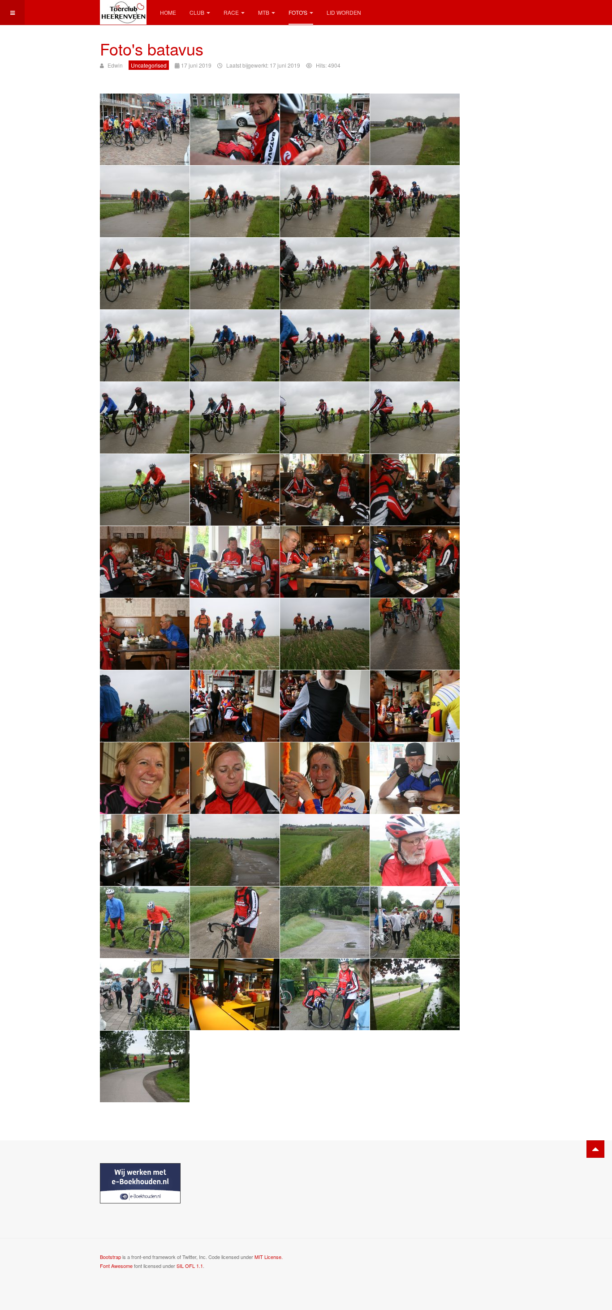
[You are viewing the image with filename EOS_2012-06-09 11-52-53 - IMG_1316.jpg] (235, 634)
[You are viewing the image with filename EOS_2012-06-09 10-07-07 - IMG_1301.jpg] (145, 490)
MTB (263, 12)
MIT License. (268, 1256)
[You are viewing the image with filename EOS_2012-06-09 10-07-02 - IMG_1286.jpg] (145, 273)
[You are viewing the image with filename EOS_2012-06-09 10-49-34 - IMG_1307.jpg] (145, 562)
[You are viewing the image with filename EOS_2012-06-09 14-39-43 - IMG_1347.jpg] (235, 922)
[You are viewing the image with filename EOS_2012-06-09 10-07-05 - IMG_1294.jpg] (415, 345)
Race (231, 12)
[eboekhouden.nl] (140, 1182)
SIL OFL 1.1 (190, 1265)
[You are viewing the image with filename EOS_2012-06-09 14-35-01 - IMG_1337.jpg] (235, 850)
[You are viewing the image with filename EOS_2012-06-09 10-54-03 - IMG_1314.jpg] (145, 634)
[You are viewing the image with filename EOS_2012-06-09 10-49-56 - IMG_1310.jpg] (325, 562)
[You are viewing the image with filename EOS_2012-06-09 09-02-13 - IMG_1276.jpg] (325, 129)
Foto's (298, 12)
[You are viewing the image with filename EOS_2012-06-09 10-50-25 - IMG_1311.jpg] (415, 562)
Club (197, 12)
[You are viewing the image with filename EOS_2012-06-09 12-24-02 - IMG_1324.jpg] (235, 706)
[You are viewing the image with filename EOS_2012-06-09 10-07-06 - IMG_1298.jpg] (325, 418)
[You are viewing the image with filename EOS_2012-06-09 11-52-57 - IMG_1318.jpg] (325, 634)
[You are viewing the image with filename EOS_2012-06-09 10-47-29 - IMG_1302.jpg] (235, 490)
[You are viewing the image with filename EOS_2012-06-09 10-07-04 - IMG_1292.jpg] (235, 345)
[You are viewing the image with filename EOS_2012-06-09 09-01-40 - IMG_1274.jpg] (145, 129)
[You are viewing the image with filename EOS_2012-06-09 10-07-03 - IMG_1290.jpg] (415, 273)
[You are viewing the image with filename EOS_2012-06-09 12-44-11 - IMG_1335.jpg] (145, 850)
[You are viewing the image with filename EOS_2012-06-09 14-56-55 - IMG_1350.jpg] (145, 994)
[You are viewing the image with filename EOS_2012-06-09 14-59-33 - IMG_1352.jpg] (235, 994)
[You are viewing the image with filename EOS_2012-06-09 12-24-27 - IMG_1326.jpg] (415, 706)
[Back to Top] (595, 1149)
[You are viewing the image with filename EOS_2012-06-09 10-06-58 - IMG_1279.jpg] (145, 201)
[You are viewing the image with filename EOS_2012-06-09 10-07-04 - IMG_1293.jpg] (325, 345)
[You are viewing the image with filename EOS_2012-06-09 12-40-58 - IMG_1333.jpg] (415, 778)
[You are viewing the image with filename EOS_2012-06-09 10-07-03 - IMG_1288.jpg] (325, 273)
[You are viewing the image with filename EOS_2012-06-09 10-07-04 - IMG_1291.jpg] (145, 345)
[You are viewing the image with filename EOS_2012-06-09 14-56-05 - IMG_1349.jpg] (415, 922)
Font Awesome (116, 1265)
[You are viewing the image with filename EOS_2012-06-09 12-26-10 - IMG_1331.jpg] (235, 778)
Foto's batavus (151, 48)
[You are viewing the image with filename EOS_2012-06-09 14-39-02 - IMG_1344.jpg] (415, 850)
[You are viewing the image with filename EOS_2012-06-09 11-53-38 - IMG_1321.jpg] (145, 706)
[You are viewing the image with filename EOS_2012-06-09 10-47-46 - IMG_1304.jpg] (415, 490)
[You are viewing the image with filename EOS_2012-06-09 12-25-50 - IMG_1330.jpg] (145, 778)
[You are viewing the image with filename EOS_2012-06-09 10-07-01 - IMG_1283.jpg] (325, 201)
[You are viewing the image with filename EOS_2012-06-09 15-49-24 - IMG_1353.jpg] (325, 994)
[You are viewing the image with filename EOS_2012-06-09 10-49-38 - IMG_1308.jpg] (235, 562)
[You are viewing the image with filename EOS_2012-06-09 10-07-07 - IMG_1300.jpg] (415, 418)
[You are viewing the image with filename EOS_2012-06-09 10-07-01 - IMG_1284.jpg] (415, 201)
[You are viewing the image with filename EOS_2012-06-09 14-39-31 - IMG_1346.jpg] (145, 922)
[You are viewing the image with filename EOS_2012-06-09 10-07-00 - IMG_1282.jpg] (235, 201)
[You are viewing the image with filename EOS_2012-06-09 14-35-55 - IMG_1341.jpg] (325, 850)
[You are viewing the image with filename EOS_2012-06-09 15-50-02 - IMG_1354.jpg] (415, 994)
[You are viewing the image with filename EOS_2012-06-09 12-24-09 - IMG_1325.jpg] (325, 706)
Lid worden (344, 12)
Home (168, 12)
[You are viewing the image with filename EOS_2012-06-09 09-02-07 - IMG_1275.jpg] (235, 129)
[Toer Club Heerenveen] (123, 12)
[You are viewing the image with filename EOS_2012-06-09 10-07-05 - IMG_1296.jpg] (145, 418)
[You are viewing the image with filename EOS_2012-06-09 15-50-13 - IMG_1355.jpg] (145, 1066)
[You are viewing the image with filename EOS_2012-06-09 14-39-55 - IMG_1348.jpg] (325, 922)
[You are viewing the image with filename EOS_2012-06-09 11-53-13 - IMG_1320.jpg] (415, 634)
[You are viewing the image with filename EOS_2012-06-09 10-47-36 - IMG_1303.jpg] (325, 490)
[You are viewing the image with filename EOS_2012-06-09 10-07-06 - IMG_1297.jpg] (235, 418)
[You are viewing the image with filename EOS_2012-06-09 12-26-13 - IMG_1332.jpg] (325, 778)
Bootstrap (110, 1256)
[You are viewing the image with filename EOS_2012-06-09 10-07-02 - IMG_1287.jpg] (235, 273)
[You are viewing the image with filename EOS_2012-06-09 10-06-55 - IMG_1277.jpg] (415, 129)
